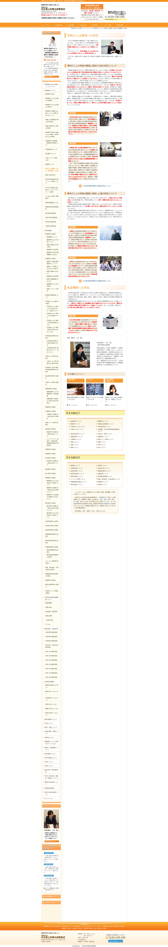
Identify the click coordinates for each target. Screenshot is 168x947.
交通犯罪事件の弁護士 (52, 547)
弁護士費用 (71, 25)
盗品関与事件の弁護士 (52, 530)
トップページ (47, 25)
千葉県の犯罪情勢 (50, 226)
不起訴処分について (51, 149)
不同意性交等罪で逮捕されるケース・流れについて (53, 350)
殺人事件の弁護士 (50, 473)
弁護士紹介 (59, 25)
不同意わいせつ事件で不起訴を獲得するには (53, 322)
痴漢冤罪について (52, 237)
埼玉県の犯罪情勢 (50, 222)
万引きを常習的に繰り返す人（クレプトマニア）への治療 (52, 190)
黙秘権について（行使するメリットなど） (51, 742)
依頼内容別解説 (49, 681)
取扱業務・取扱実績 (51, 611)
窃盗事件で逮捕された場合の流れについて (53, 434)
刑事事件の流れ (50, 94)
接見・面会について (51, 727)
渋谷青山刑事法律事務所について (51, 598)
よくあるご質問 (106, 25)
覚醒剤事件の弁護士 (51, 388)
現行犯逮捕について (51, 757)
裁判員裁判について (51, 719)
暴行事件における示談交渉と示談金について (53, 515)
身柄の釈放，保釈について (51, 732)
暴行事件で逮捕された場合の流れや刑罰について (53, 508)
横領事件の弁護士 (50, 469)
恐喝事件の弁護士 (50, 449)
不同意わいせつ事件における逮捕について (53, 315)
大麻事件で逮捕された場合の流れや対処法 (53, 416)
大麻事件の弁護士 (50, 411)
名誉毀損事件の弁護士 (52, 521)
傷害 (77, 501)
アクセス (48, 624)
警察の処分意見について (51, 783)
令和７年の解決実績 (51, 673)
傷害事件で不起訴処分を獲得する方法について (53, 497)
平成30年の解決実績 (51, 641)
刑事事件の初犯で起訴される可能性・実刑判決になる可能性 (52, 134)
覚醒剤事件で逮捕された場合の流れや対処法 (53, 401)
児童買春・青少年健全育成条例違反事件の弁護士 (52, 369)
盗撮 (105, 499)
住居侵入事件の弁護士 (52, 525)
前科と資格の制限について (51, 793)
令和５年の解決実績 (51, 664)
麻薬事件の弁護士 (50, 407)
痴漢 (101, 499)
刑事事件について (50, 90)
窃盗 (109, 499)
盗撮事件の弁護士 (50, 258)
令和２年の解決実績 (51, 651)
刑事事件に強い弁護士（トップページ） (51, 85)
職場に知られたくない (52, 708)
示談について (49, 766)
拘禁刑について (50, 164)
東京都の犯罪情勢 (50, 213)
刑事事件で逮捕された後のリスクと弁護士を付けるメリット (52, 113)
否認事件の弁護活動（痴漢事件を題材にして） (52, 143)
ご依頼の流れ (83, 25)
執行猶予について (50, 153)
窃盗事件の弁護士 (50, 429)
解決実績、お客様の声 (51, 628)
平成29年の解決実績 (51, 636)
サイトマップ (49, 798)
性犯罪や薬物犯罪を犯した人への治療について (52, 181)
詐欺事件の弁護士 (50, 458)
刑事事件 (102, 497)
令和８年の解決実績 (51, 677)
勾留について (49, 762)
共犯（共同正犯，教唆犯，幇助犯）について (51, 777)
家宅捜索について (50, 753)
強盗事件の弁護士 (50, 453)
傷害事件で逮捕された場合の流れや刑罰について (53, 490)
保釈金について (49, 737)
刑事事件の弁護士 (49, 926)
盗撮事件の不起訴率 (53, 276)
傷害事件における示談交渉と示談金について (53, 483)
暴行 (81, 501)
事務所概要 (120, 25)
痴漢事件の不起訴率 (53, 249)
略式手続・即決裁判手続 (51, 771)
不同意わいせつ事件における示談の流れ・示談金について (53, 308)
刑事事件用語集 (49, 788)
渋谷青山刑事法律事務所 (53, 8)
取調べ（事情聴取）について (51, 748)
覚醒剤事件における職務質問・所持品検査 (53, 394)
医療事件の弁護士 (50, 580)
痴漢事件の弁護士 (50, 234)
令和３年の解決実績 (51, 655)
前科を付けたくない (51, 704)
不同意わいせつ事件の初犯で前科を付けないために (53, 329)
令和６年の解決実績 (51, 668)
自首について (49, 723)
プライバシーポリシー (96, 926)
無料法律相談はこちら (52, 202)
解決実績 (95, 25)
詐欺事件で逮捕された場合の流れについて (53, 463)
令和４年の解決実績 (51, 660)
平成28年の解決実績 (51, 632)
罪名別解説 (48, 230)
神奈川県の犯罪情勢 (51, 217)
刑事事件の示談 (108, 503)
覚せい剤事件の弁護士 (100, 928)
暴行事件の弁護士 (50, 503)
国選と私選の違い (50, 175)
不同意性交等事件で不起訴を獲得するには (53, 343)
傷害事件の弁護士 (50, 477)
